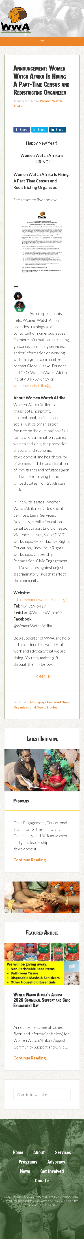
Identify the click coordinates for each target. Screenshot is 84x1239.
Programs (21, 801)
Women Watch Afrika (15, 20)
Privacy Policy (46, 1201)
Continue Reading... (31, 859)
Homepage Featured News (50, 702)
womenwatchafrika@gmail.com (40, 385)
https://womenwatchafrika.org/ (40, 599)
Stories (51, 707)
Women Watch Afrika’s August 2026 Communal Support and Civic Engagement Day (41, 1000)
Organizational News (29, 707)
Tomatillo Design (42, 1205)
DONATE (42, 676)
